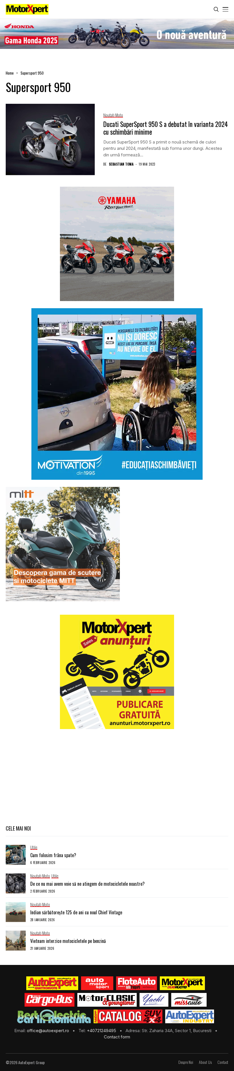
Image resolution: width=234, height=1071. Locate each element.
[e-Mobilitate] (54, 1016)
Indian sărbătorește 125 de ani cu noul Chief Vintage (76, 912)
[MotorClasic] (107, 1000)
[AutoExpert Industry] (189, 1016)
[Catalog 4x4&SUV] (128, 1016)
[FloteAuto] (136, 983)
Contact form (117, 1037)
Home (10, 73)
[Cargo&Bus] (49, 1000)
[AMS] (97, 983)
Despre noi (185, 1062)
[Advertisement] (117, 776)
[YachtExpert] (154, 1000)
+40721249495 (102, 1030)
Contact (222, 1062)
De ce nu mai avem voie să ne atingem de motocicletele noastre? (87, 883)
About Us (205, 1062)
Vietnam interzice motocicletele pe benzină (68, 940)
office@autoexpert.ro (48, 1030)
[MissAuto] (189, 1000)
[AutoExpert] (52, 983)
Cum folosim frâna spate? (53, 855)
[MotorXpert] (182, 983)
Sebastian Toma (121, 164)
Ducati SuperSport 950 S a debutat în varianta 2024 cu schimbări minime (165, 128)
